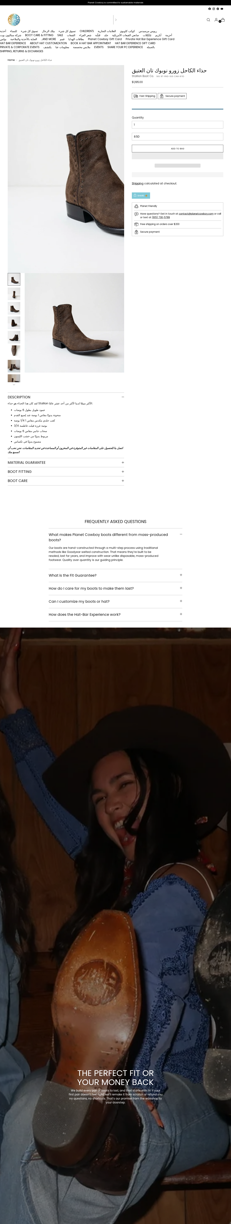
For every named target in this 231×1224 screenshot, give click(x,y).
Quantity (138, 117)
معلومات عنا (62, 47)
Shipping (137, 183)
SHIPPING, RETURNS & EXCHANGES (21, 51)
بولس (3, 39)
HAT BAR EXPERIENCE (13, 43)
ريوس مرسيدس (148, 31)
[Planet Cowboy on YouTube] (221, 8)
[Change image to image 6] (14, 351)
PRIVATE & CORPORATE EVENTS (19, 47)
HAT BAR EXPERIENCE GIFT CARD (135, 43)
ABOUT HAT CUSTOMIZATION (48, 43)
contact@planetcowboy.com (196, 213)
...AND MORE (48, 39)
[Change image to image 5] (14, 337)
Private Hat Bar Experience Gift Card (150, 39)
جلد (106, 35)
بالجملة (151, 47)
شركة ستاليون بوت (10, 35)
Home (11, 60)
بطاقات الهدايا (76, 39)
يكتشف (47, 47)
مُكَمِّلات (147, 35)
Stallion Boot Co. (143, 76)
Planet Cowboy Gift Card (105, 39)
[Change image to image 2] (14, 294)
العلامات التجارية (107, 31)
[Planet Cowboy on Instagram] (213, 8)
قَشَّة (97, 35)
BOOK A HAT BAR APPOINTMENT (91, 43)
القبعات (71, 35)
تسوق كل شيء (29, 31)
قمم (62, 39)
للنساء (13, 31)
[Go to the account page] (215, 20)
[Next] (115, 19)
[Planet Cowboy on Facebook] (209, 8)
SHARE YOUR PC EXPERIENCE (125, 47)
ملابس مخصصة (81, 47)
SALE (60, 35)
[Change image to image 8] (14, 380)
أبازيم (158, 35)
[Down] (14, 384)
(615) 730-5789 (161, 217)
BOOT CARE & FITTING (39, 35)
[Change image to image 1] (14, 279)
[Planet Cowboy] (14, 20)
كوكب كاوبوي (127, 31)
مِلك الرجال (48, 31)
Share (141, 195)
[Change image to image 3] (14, 308)
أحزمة (168, 35)
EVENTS (99, 47)
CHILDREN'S (87, 31)
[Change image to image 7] (14, 366)
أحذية (3, 31)
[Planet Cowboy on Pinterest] (217, 8)
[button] (177, 155)
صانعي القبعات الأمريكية (125, 35)
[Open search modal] (208, 20)
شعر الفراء (85, 35)
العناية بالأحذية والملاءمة (23, 39)
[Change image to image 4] (14, 322)
